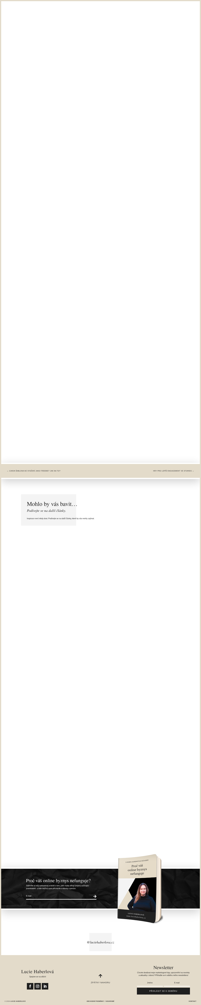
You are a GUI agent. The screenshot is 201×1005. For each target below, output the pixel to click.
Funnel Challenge (76, 18)
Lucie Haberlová (48, 104)
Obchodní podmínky (95, 1001)
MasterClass (47, 18)
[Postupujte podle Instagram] (37, 986)
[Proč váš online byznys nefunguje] (60, 96)
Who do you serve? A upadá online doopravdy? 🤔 (81, 823)
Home (21, 18)
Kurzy (60, 18)
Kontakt (138, 18)
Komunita (164, 18)
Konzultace (32, 18)
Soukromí (110, 1001)
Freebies (119, 18)
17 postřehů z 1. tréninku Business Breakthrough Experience (88, 629)
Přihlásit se (151, 18)
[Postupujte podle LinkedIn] (45, 986)
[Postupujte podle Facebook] (30, 986)
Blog (128, 18)
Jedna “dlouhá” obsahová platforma (67, 726)
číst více (43, 635)
